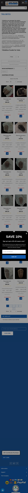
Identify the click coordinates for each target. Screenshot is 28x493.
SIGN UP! (14, 257)
